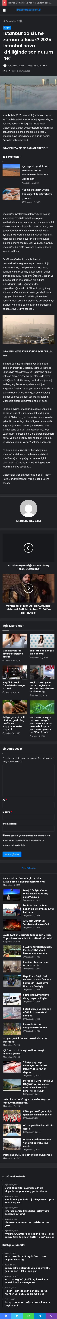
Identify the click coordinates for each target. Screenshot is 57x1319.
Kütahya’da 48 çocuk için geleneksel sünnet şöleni (37, 1113)
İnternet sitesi (10, 823)
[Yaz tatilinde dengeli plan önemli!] (42, 641)
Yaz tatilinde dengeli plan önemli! (42, 652)
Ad (5, 800)
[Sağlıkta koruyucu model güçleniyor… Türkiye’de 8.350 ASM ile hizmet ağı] (42, 672)
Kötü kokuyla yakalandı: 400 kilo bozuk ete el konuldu (37, 1012)
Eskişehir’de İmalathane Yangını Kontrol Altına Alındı (37, 1143)
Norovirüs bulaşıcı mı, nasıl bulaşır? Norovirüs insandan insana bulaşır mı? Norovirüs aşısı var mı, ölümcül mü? (41, 725)
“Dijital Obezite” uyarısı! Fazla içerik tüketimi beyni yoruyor (37, 194)
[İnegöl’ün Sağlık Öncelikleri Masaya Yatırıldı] (15, 672)
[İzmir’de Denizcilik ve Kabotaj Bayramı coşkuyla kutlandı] (12, 910)
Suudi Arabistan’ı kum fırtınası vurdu (35, 964)
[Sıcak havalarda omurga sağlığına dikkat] (15, 641)
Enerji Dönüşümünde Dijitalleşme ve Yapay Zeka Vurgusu (35, 894)
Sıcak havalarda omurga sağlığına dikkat (13, 653)
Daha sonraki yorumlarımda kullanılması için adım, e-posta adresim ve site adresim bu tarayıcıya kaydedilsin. (27, 840)
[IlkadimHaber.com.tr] (28, 9)
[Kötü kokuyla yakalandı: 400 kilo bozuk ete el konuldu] (12, 1013)
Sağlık (19, 21)
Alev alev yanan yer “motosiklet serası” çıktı (37, 922)
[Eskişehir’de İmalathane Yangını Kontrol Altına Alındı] (12, 1144)
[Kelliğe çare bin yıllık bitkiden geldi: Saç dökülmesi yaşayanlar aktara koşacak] (15, 707)
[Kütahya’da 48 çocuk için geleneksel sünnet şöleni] (12, 1116)
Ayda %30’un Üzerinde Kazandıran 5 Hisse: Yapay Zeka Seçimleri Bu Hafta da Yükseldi (27, 936)
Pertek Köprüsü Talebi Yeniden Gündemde (27, 1154)
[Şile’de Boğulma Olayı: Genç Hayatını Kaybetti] (12, 999)
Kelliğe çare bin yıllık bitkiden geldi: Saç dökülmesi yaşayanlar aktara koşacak (14, 723)
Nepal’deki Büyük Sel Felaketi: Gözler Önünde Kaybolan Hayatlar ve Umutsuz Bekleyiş (37, 981)
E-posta (7, 812)
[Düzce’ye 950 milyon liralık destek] (12, 1130)
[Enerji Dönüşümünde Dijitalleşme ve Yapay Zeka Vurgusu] (12, 895)
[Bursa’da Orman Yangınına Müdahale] (12, 1029)
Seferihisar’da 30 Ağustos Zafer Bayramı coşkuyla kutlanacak (26, 1101)
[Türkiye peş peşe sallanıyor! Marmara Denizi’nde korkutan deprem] (12, 1067)
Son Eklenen (29, 868)
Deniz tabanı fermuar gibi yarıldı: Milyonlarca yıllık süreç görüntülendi (24, 880)
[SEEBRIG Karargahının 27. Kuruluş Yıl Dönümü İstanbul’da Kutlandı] (12, 951)
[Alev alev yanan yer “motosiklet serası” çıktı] (12, 925)
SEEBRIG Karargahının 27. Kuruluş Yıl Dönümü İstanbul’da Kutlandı (37, 950)
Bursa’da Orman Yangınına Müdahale (35, 1026)
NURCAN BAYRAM (15, 66)
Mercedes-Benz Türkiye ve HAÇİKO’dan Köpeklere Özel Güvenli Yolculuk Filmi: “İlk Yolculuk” (38, 1085)
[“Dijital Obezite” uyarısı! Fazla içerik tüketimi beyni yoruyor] (11, 194)
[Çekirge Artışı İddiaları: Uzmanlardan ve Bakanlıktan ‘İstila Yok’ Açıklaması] (11, 170)
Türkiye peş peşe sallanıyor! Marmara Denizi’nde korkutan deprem (35, 1067)
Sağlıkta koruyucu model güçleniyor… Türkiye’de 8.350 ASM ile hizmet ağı (42, 687)
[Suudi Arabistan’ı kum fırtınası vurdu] (12, 966)
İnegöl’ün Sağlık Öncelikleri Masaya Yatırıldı (14, 685)
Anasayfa (10, 21)
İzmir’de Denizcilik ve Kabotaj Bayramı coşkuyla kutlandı (38, 909)
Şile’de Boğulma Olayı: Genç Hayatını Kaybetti (36, 996)
